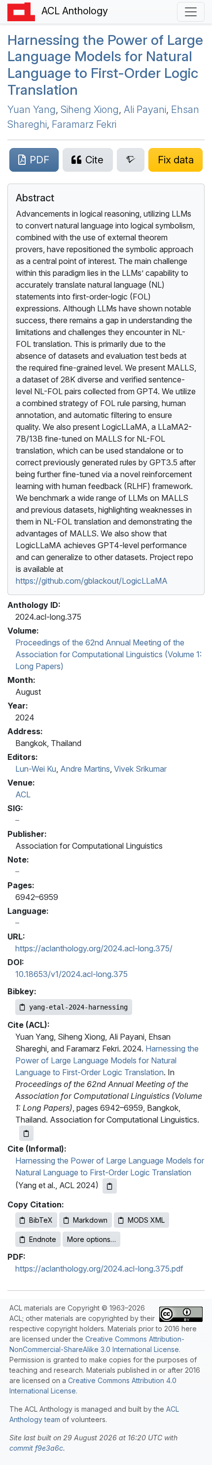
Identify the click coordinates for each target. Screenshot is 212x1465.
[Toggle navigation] (191, 12)
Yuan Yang (31, 109)
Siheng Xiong (90, 109)
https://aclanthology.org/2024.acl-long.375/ (94, 948)
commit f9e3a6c (36, 1448)
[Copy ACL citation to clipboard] (26, 1133)
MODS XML (146, 1220)
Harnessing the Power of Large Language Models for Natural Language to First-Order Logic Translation (105, 65)
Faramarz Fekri (84, 124)
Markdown (90, 1220)
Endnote (42, 1239)
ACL (23, 794)
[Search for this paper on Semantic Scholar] (131, 160)
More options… (91, 1239)
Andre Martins (85, 769)
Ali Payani (145, 109)
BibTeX (41, 1220)
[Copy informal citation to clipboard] (110, 1186)
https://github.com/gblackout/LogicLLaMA (92, 581)
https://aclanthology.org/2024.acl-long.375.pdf (99, 1269)
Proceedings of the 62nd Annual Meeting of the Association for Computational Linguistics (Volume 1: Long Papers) (108, 654)
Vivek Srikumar (140, 769)
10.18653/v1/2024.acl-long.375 (71, 974)
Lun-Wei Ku (35, 769)
